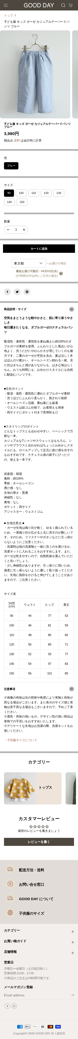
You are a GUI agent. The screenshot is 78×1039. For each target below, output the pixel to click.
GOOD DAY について (36, 899)
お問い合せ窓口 (31, 884)
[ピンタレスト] (27, 291)
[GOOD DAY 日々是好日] (39, 5)
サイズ (8, 185)
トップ (8, 15)
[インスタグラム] (14, 1006)
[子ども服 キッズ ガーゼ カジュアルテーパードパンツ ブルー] (35, 74)
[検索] (63, 5)
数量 (7, 221)
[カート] (70, 5)
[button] (6, 5)
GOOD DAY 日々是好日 (50, 1033)
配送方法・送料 (31, 870)
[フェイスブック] (7, 291)
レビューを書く (39, 841)
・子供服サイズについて (20, 740)
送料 (17, 140)
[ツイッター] (17, 291)
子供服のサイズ (31, 913)
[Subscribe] (72, 995)
